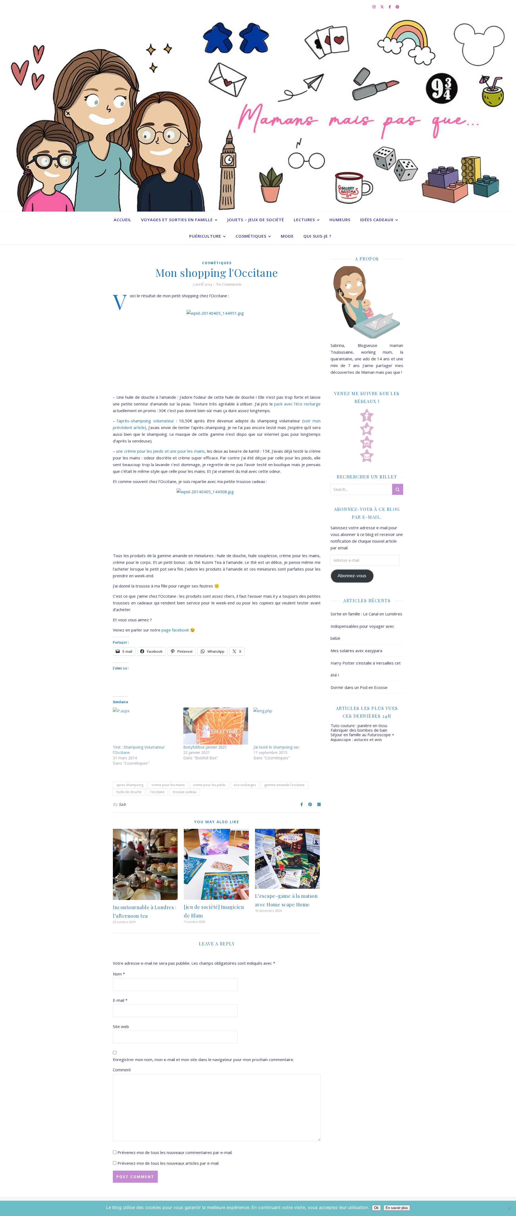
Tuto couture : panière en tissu (359, 725)
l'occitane (157, 792)
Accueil (122, 219)
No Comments (228, 284)
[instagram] (374, 6)
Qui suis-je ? (317, 236)
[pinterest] (397, 6)
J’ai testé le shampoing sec (276, 747)
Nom (119, 974)
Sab (122, 804)
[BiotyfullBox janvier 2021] (215, 726)
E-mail (120, 1000)
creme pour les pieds (209, 785)
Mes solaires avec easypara (356, 650)
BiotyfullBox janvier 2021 (205, 747)
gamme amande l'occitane (284, 785)
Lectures (304, 219)
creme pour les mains (168, 785)
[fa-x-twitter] (382, 6)
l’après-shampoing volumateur (146, 420)
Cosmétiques (251, 236)
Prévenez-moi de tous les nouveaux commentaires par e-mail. (174, 1152)
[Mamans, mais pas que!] (258, 112)
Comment (122, 1069)
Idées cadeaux (376, 219)
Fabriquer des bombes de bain (359, 730)
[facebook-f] (390, 6)
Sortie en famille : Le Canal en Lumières (366, 613)
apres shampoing (129, 785)
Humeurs (339, 219)
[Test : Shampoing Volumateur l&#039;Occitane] (145, 726)
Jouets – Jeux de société (255, 219)
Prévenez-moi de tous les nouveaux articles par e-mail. (168, 1163)
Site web (121, 1026)
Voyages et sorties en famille (177, 219)
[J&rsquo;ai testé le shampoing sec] (285, 726)
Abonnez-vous (352, 575)
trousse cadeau (184, 792)
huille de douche (129, 792)
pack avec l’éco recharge (297, 403)
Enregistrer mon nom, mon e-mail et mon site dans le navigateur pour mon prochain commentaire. (203, 1059)
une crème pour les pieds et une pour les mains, (161, 451)
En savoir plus (397, 1208)
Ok (376, 1208)
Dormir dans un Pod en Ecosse (359, 687)
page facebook (176, 630)
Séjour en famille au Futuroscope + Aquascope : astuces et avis (362, 737)
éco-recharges (245, 785)
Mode (287, 236)
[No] (509, 1208)
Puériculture (205, 236)
